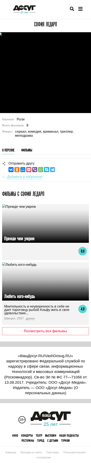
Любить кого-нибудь (19, 296)
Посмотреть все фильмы (45, 331)
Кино (15, 435)
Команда (11, 452)
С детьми (52, 440)
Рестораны (28, 440)
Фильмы (26, 150)
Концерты (27, 435)
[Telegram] (52, 169)
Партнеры (52, 452)
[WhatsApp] (40, 169)
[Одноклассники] (16, 169)
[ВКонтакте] (11, 169)
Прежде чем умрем (19, 238)
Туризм (65, 440)
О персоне (8, 150)
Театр (39, 435)
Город (40, 440)
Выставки (50, 435)
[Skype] (46, 169)
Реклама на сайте (31, 452)
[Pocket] (28, 169)
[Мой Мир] (22, 169)
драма (30, 318)
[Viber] (34, 169)
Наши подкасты (69, 435)
